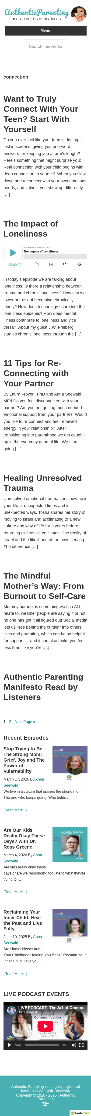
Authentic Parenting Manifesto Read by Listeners (43, 687)
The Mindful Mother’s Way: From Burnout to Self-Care (45, 586)
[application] (46, 1026)
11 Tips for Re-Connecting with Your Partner (36, 373)
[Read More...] (15, 810)
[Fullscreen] (81, 1045)
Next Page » (25, 722)
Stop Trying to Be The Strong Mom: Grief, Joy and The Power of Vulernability (24, 760)
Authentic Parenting (46, 14)
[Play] (9, 1045)
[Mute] (74, 1045)
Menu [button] (45, 30)
